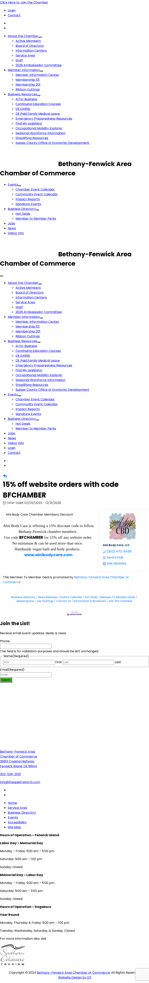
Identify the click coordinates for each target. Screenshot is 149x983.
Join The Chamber (120, 601)
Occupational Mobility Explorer (39, 128)
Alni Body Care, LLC (116, 545)
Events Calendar (71, 597)
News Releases (48, 597)
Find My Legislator (29, 123)
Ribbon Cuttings (28, 89)
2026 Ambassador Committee (39, 65)
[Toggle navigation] (1, 276)
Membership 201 (28, 84)
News (12, 228)
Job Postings (45, 601)
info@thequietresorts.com (20, 782)
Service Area (25, 55)
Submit (6, 680)
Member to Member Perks (36, 218)
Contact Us (63, 601)
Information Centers (31, 50)
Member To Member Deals (117, 597)
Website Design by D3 (74, 977)
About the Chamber (23, 36)
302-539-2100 (10, 774)
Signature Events (28, 204)
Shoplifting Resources (32, 138)
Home (12, 803)
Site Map (14, 827)
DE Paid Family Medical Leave (38, 113)
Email (12, 669)
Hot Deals (23, 213)
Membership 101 (28, 79)
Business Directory (22, 209)
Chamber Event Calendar (35, 189)
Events (13, 184)
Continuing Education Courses (38, 104)
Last (118, 662)
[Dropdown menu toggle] (40, 37)
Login (12, 10)
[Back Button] (5, 476)
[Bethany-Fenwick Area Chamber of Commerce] (29, 163)
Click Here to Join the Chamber (24, 2)
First (58, 662)
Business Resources (22, 94)
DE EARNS (23, 109)
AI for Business (26, 99)
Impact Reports (28, 199)
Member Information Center (37, 75)
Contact (14, 15)
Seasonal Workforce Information (40, 133)
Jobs (11, 223)
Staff (19, 60)
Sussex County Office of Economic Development (52, 143)
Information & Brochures (90, 601)
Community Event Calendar (37, 194)
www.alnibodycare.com (48, 555)
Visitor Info (16, 233)
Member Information (24, 70)
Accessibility (17, 822)
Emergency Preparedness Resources (44, 118)
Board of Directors (30, 45)
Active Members (28, 41)
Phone (5, 641)
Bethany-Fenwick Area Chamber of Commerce (73, 972)
